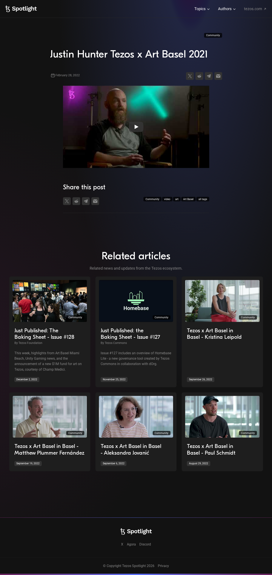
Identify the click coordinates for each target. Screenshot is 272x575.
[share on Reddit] (199, 76)
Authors (225, 8)
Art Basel (188, 199)
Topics (200, 8)
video (167, 199)
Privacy (163, 566)
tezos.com (253, 8)
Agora (131, 544)
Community (213, 35)
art (176, 199)
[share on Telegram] (209, 76)
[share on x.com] (190, 76)
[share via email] (218, 76)
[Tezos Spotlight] (21, 9)
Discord (145, 544)
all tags (202, 199)
